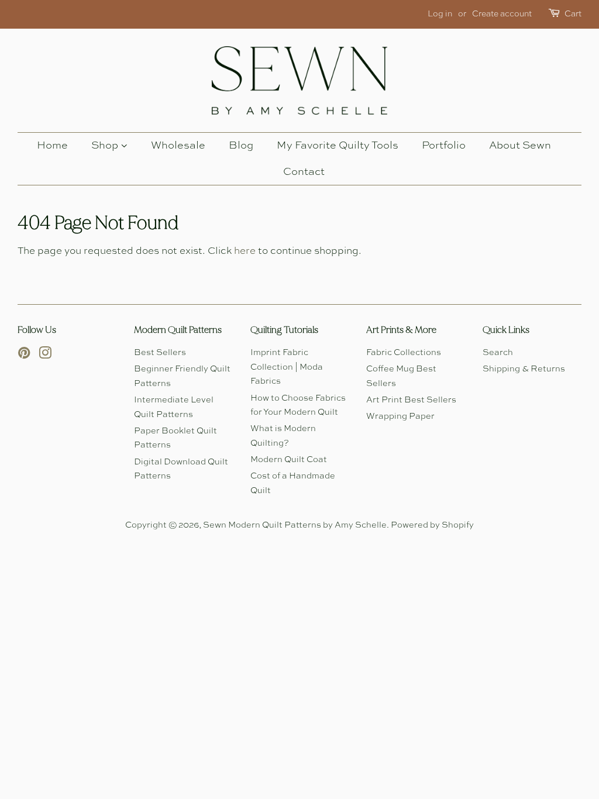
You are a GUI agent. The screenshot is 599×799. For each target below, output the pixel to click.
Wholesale (178, 145)
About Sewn (520, 145)
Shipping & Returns (524, 369)
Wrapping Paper (400, 416)
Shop (106, 145)
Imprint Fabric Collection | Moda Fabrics (286, 367)
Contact (304, 172)
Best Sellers (160, 353)
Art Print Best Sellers (411, 400)
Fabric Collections (403, 353)
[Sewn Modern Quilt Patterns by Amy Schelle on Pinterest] (24, 356)
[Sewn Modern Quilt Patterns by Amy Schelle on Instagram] (45, 356)
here (245, 251)
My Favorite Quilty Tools (337, 145)
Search (498, 353)
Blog (241, 145)
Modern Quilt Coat (288, 460)
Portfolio (444, 145)
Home (52, 145)
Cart (572, 14)
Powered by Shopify (432, 525)
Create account (502, 14)
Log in (440, 14)
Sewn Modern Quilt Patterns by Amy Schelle (295, 525)
